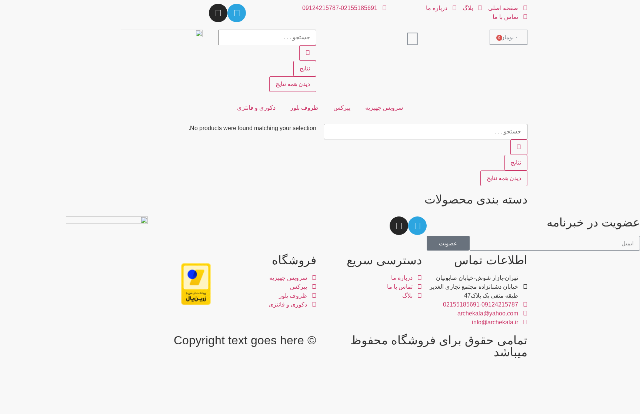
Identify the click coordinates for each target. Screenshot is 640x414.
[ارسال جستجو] (307, 53)
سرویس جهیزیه (384, 108)
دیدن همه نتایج (293, 84)
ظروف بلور (304, 108)
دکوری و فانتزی (256, 108)
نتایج (305, 68)
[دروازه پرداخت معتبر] (196, 303)
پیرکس (341, 108)
